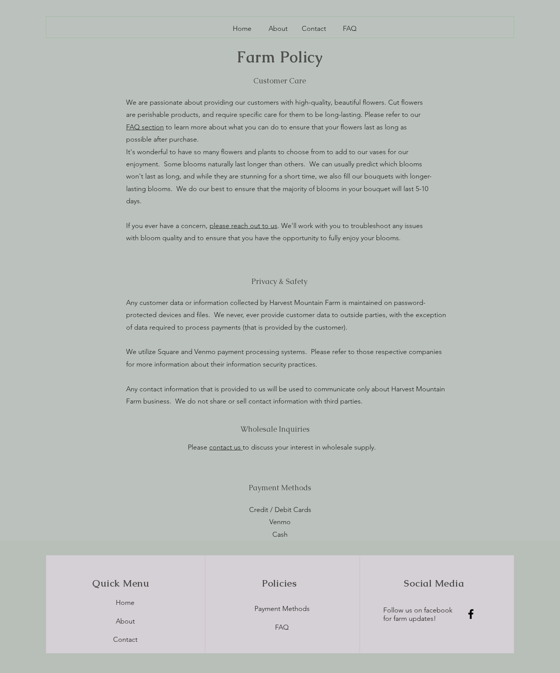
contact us (226, 447)
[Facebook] (470, 614)
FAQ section (145, 127)
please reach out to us (243, 226)
